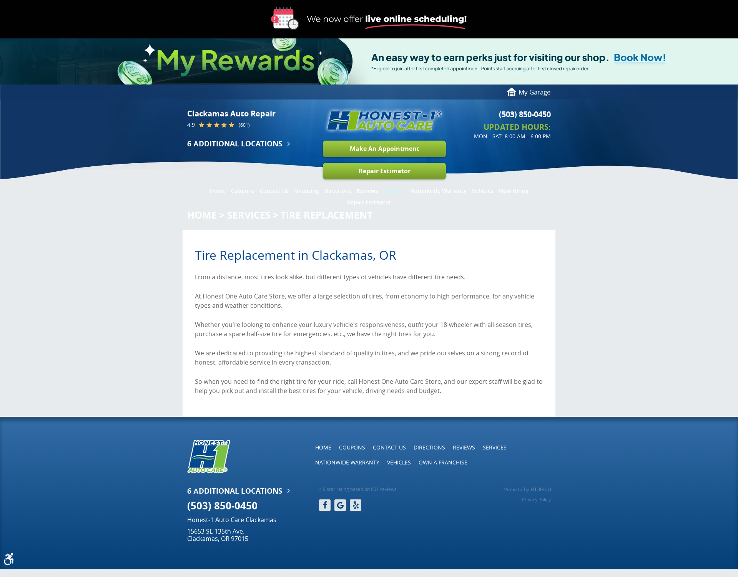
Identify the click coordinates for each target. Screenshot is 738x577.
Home (218, 190)
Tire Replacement (326, 215)
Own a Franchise (443, 462)
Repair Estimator (385, 171)
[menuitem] (217, 189)
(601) (244, 125)
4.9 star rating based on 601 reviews (358, 489)
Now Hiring (514, 190)
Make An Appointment (384, 148)
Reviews (367, 190)
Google (340, 505)
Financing (306, 190)
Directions (337, 190)
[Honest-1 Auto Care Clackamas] (384, 120)
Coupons (242, 190)
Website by (527, 490)
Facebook (325, 505)
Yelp (355, 505)
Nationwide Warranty (438, 190)
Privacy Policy (536, 499)
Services (394, 190)
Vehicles (483, 190)
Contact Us (274, 190)
